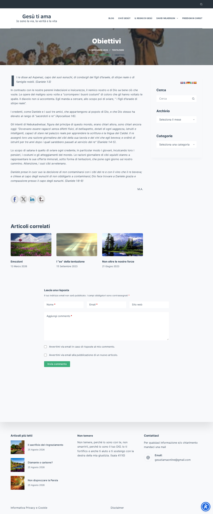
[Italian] (191, 82)
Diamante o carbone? (40, 462)
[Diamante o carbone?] (17, 465)
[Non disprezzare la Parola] (17, 483)
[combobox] (173, 98)
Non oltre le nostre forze (118, 261)
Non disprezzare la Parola (43, 480)
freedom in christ (192, 18)
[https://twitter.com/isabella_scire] (23, 199)
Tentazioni (118, 50)
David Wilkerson (165, 18)
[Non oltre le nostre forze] (122, 244)
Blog (111, 18)
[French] (185, 82)
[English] (181, 82)
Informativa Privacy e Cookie (29, 507)
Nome (51, 304)
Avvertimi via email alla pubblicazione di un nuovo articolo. (83, 355)
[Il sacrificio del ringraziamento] (17, 447)
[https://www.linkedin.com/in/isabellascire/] (32, 199)
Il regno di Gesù (143, 18)
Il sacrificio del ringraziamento (45, 444)
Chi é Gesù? (124, 18)
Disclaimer (117, 507)
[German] (188, 82)
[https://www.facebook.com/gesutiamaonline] (15, 199)
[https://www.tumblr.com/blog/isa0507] (41, 199)
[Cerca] (201, 4)
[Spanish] (195, 82)
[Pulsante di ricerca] (193, 99)
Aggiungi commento (59, 316)
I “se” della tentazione (70, 261)
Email (93, 304)
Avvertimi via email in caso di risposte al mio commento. (82, 346)
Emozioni (17, 261)
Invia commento (57, 364)
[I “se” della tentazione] (76, 244)
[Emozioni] (31, 244)
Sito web (137, 304)
